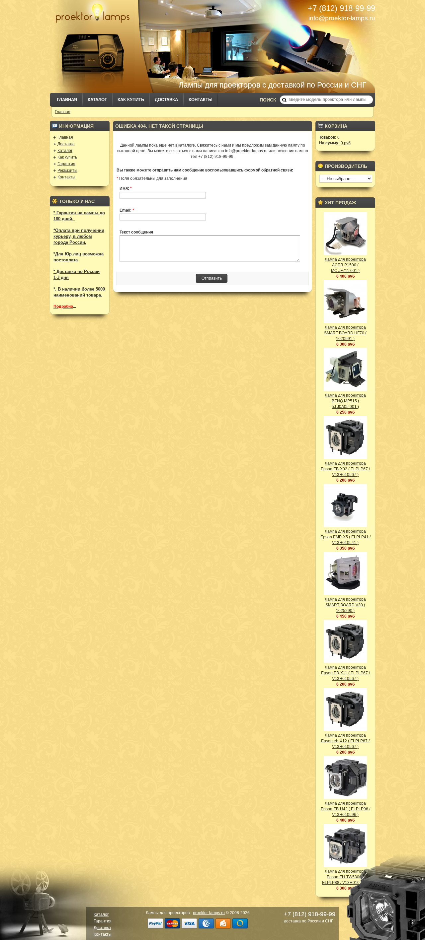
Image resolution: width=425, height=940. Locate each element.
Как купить (131, 99)
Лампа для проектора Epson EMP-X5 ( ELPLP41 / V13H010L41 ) (345, 537)
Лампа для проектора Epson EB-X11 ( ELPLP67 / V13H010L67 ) (345, 673)
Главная (67, 99)
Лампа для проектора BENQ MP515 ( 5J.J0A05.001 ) (345, 401)
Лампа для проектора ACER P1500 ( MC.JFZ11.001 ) (345, 265)
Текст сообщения (136, 232)
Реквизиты (67, 170)
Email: (127, 210)
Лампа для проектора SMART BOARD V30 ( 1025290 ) (345, 605)
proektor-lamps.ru (209, 912)
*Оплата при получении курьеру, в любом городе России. (78, 236)
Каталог (97, 99)
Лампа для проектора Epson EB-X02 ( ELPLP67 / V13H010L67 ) (345, 469)
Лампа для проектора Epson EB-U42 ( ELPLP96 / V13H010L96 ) (345, 809)
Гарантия (66, 164)
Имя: (126, 188)
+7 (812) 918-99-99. (216, 156)
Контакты (200, 99)
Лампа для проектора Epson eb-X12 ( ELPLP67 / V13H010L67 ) (345, 741)
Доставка (166, 99)
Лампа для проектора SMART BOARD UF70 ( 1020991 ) (345, 333)
